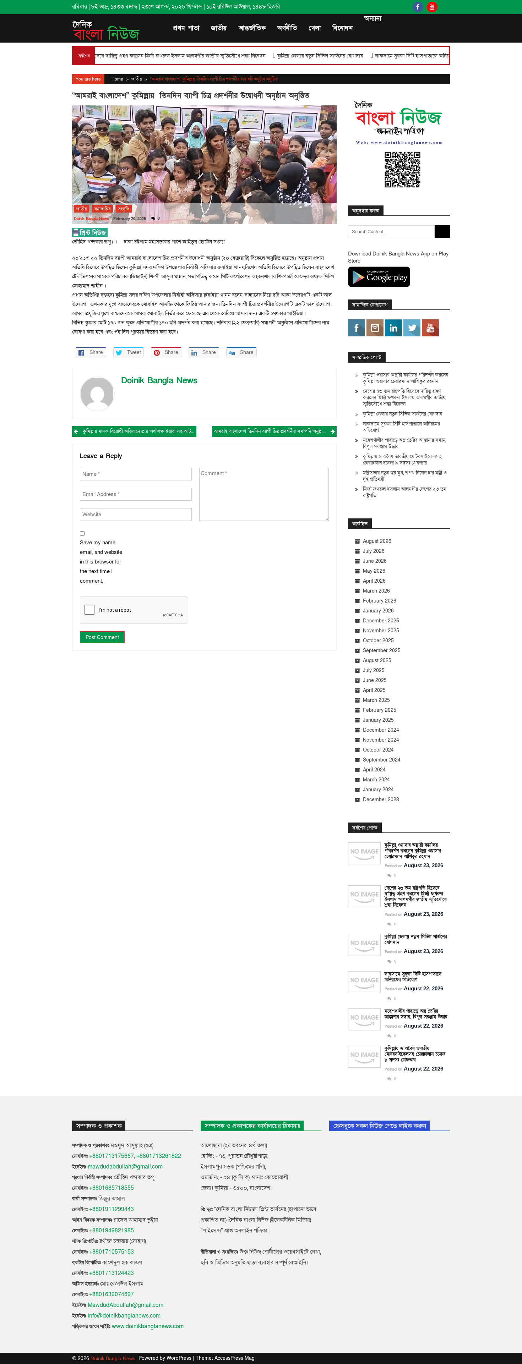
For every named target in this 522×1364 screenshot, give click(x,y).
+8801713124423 (111, 1273)
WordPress (180, 1358)
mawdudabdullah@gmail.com (125, 1167)
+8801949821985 (111, 1230)
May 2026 (374, 571)
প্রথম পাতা (186, 28)
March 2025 (376, 700)
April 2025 (374, 690)
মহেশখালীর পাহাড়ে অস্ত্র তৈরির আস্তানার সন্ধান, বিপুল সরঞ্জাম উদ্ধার (404, 443)
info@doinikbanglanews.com (124, 1316)
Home (117, 79)
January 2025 (378, 720)
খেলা (315, 28)
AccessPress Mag (234, 1358)
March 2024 (376, 779)
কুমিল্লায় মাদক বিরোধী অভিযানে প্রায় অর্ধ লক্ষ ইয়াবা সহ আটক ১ (139, 431)
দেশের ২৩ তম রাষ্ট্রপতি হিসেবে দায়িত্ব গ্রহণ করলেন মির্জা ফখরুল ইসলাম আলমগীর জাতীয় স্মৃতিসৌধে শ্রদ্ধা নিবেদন (404, 397)
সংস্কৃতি (123, 209)
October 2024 (378, 750)
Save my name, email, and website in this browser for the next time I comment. (101, 561)
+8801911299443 (111, 1209)
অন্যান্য (373, 19)
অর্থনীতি (287, 28)
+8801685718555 (111, 1188)
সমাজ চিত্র (102, 209)
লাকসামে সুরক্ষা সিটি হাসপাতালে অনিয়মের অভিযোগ (384, 55)
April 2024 (374, 769)
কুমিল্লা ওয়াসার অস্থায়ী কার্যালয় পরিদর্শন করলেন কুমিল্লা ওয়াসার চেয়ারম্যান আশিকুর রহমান (405, 378)
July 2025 (374, 670)
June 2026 (375, 561)
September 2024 (382, 760)
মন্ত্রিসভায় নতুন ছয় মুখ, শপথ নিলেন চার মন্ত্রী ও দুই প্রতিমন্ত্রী (405, 476)
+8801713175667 (111, 1156)
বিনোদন (342, 28)
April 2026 (374, 581)
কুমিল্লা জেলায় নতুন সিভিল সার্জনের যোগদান (279, 55)
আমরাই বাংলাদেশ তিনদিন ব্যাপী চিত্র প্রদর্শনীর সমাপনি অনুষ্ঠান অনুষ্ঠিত (275, 431)
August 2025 (377, 660)
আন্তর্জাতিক (252, 28)
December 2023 (381, 799)
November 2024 (381, 740)
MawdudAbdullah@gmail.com (125, 1305)
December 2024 (381, 730)
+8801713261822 (158, 1156)
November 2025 (381, 630)
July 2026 (374, 551)
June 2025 (375, 680)
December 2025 (381, 620)
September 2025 (382, 650)
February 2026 (379, 601)
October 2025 (378, 640)
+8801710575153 (111, 1252)
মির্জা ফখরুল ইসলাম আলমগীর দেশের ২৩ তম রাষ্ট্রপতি (404, 492)
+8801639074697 (111, 1294)
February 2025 (379, 710)
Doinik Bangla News (91, 218)
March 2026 (376, 591)
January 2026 (378, 610)
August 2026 (377, 541)
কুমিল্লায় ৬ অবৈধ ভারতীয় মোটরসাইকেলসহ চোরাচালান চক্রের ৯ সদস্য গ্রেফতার (402, 459)
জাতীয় (219, 28)
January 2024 (378, 789)
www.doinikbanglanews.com (148, 1326)
